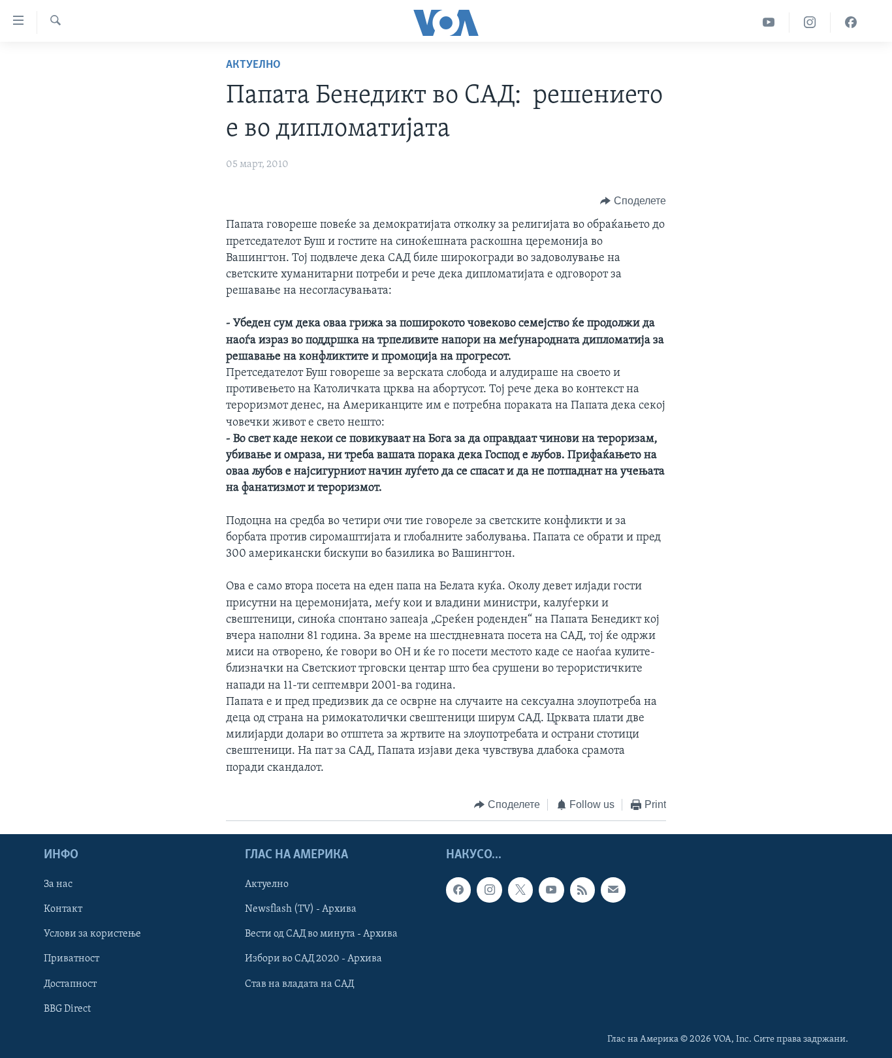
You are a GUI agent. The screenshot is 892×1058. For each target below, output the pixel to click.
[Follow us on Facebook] (458, 890)
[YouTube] (768, 22)
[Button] (633, 201)
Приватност (71, 959)
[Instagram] (810, 22)
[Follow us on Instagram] (489, 890)
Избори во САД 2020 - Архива (313, 959)
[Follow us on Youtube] (551, 890)
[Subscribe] (613, 890)
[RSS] (582, 890)
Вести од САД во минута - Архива (321, 934)
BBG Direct (67, 1009)
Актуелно (253, 65)
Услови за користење (92, 934)
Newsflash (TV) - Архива (301, 910)
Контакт (63, 910)
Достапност (70, 984)
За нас (58, 885)
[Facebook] (851, 22)
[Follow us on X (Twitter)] (520, 890)
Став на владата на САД (299, 984)
